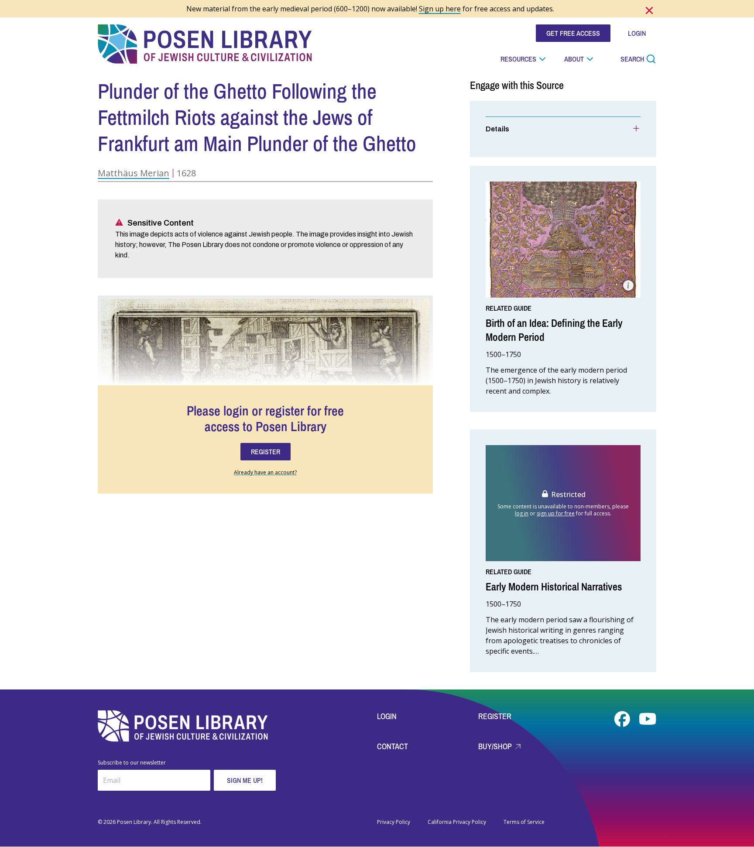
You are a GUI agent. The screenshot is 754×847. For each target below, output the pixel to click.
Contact (392, 746)
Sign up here (440, 9)
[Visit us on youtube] (647, 719)
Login (387, 716)
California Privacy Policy (457, 822)
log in (521, 513)
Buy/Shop (496, 746)
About (574, 59)
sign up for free (556, 513)
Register (494, 716)
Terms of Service (524, 822)
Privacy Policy (393, 822)
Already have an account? (265, 472)
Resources (518, 59)
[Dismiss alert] (649, 10)
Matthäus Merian (133, 173)
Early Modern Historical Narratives (554, 586)
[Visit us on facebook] (623, 719)
